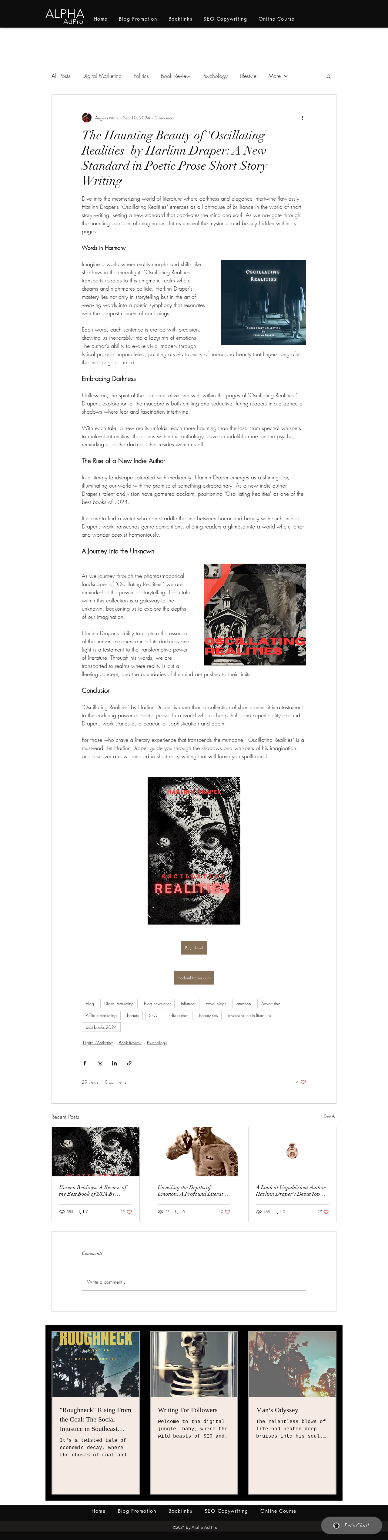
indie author (178, 1015)
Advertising (270, 1003)
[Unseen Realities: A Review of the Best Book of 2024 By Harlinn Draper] (95, 1151)
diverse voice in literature (249, 1015)
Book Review (175, 75)
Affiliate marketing (101, 1015)
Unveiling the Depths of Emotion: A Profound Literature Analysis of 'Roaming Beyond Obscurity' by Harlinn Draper (194, 1190)
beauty (133, 1015)
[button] (329, 76)
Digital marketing (119, 1003)
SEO (153, 1015)
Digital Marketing (102, 75)
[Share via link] (129, 1063)
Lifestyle (248, 75)
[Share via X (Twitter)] (99, 1063)
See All (330, 1116)
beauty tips (208, 1015)
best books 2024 (101, 1027)
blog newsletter (157, 1003)
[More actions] (302, 117)
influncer (188, 1003)
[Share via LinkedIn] (114, 1063)
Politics (141, 75)
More (275, 75)
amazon (243, 1003)
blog (90, 1003)
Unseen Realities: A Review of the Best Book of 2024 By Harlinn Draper (92, 1190)
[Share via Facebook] (85, 1063)
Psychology (215, 75)
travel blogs (216, 1003)
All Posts (61, 75)
